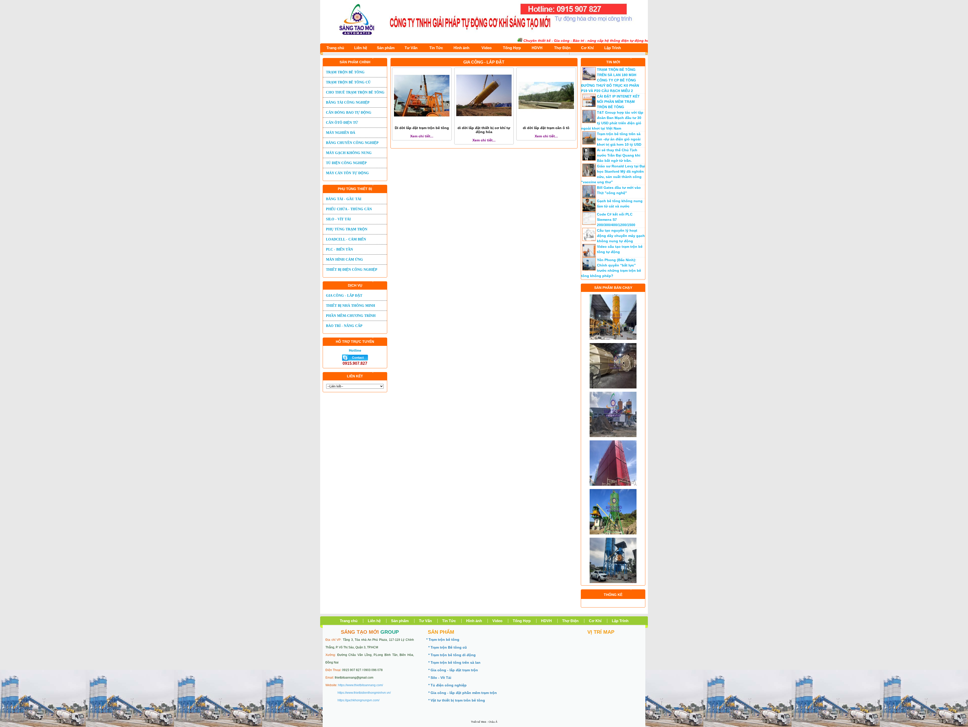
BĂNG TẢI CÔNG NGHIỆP (348, 102)
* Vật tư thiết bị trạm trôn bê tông (456, 700)
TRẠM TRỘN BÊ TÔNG (345, 72)
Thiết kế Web (478, 721)
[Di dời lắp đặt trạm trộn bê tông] (421, 122)
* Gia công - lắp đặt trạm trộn (453, 670)
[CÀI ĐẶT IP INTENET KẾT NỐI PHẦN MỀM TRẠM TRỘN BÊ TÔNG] (589, 106)
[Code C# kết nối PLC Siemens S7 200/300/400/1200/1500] (589, 224)
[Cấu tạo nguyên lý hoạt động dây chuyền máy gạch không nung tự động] (589, 240)
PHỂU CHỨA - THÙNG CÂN (349, 209)
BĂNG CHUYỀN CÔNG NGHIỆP (352, 143)
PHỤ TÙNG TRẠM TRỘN (346, 229)
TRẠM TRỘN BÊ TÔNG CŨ (348, 82)
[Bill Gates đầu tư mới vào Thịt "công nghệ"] (589, 197)
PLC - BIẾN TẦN (339, 249)
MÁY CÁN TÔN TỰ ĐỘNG (347, 173)
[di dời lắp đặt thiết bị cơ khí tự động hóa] (484, 122)
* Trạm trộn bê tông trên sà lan (454, 662)
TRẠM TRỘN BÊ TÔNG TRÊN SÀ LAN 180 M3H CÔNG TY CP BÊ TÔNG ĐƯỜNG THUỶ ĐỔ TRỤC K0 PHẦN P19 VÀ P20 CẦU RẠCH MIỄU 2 (610, 80)
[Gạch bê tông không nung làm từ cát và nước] (589, 210)
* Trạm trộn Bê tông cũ (447, 647)
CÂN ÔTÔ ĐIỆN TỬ (342, 123)
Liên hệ (360, 48)
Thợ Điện (562, 48)
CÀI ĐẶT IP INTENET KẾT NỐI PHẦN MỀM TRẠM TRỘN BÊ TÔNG (618, 101)
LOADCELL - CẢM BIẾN (346, 239)
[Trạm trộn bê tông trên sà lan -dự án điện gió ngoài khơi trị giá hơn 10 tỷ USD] (589, 143)
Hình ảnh (461, 48)
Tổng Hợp (512, 48)
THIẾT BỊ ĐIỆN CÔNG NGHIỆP (351, 269)
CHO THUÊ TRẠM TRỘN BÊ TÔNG (355, 92)
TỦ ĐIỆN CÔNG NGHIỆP (346, 163)
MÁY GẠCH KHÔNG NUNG (349, 153)
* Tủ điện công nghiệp (447, 685)
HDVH (537, 48)
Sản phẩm (386, 48)
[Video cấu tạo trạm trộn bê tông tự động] (589, 256)
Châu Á (493, 721)
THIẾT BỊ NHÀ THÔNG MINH (350, 306)
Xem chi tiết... (421, 136)
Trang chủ (335, 48)
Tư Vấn (411, 48)
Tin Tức (436, 48)
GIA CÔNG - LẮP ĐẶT (344, 295)
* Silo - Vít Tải (439, 678)
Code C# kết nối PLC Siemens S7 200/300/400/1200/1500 (616, 219)
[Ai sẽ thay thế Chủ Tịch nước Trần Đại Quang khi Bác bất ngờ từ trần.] (589, 159)
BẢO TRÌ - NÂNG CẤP (344, 326)
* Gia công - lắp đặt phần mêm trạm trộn (462, 693)
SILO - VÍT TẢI (338, 219)
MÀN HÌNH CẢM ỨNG (344, 259)
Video (486, 48)
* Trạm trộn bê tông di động (452, 655)
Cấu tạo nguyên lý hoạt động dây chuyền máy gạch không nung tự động (621, 235)
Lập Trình (612, 48)
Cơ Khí (587, 48)
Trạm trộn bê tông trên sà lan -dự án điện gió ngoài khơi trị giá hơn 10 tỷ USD (619, 139)
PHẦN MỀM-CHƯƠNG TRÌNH (351, 316)
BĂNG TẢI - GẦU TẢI (343, 199)
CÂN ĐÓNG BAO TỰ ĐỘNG (348, 112)
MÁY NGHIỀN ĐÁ (340, 133)
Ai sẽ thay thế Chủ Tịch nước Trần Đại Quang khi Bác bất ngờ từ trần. (618, 155)
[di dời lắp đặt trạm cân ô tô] (546, 122)
